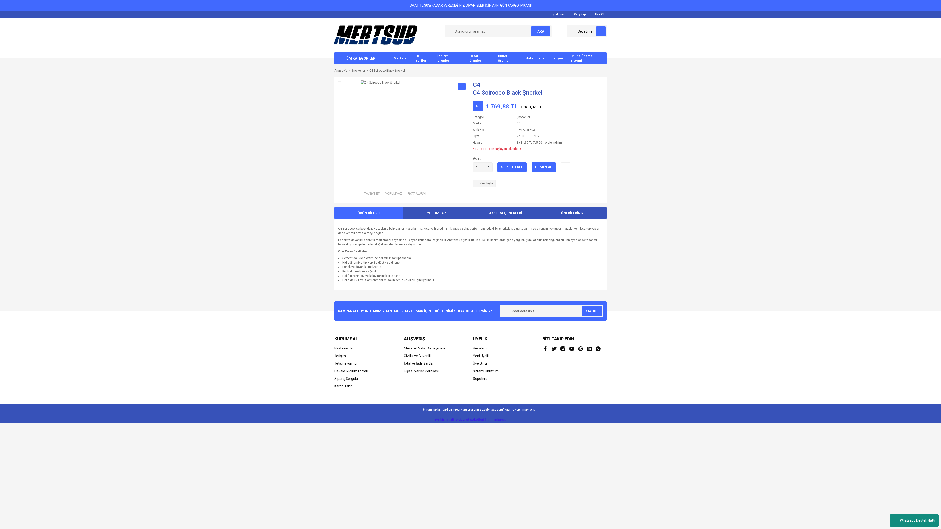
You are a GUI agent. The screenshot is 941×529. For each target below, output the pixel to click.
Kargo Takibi (343, 386)
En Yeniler (421, 58)
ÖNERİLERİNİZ (572, 213)
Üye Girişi (480, 363)
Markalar (401, 58)
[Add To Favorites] (565, 167)
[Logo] (375, 34)
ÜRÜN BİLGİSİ (369, 213)
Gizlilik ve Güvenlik (418, 356)
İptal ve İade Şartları (419, 363)
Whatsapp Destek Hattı (917, 520)
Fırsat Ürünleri (475, 58)
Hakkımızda (535, 58)
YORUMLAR (436, 213)
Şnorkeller (523, 117)
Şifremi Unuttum (486, 371)
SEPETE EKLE (512, 167)
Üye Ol (599, 14)
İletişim (557, 58)
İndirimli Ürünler (444, 58)
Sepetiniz (480, 379)
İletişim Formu (345, 363)
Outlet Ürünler (504, 58)
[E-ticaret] (470, 419)
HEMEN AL (543, 167)
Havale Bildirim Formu (351, 371)
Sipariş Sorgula (346, 379)
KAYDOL (591, 311)
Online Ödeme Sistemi (581, 58)
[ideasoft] (445, 419)
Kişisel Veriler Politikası (421, 371)
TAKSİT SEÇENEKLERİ (504, 213)
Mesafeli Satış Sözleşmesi (424, 348)
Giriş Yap (579, 14)
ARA (540, 31)
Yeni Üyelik (481, 356)
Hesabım (480, 348)
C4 (476, 84)
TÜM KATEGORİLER (359, 58)
